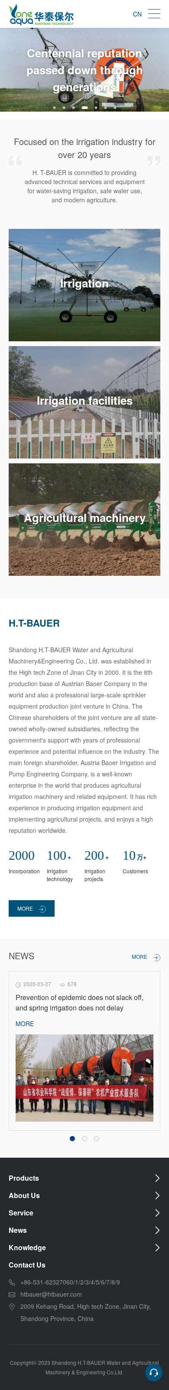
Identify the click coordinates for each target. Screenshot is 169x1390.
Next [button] (164, 73)
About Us (24, 1195)
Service (21, 1213)
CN (137, 14)
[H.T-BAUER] (41, 14)
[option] (84, 70)
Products (24, 1178)
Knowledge (27, 1247)
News (18, 1230)
